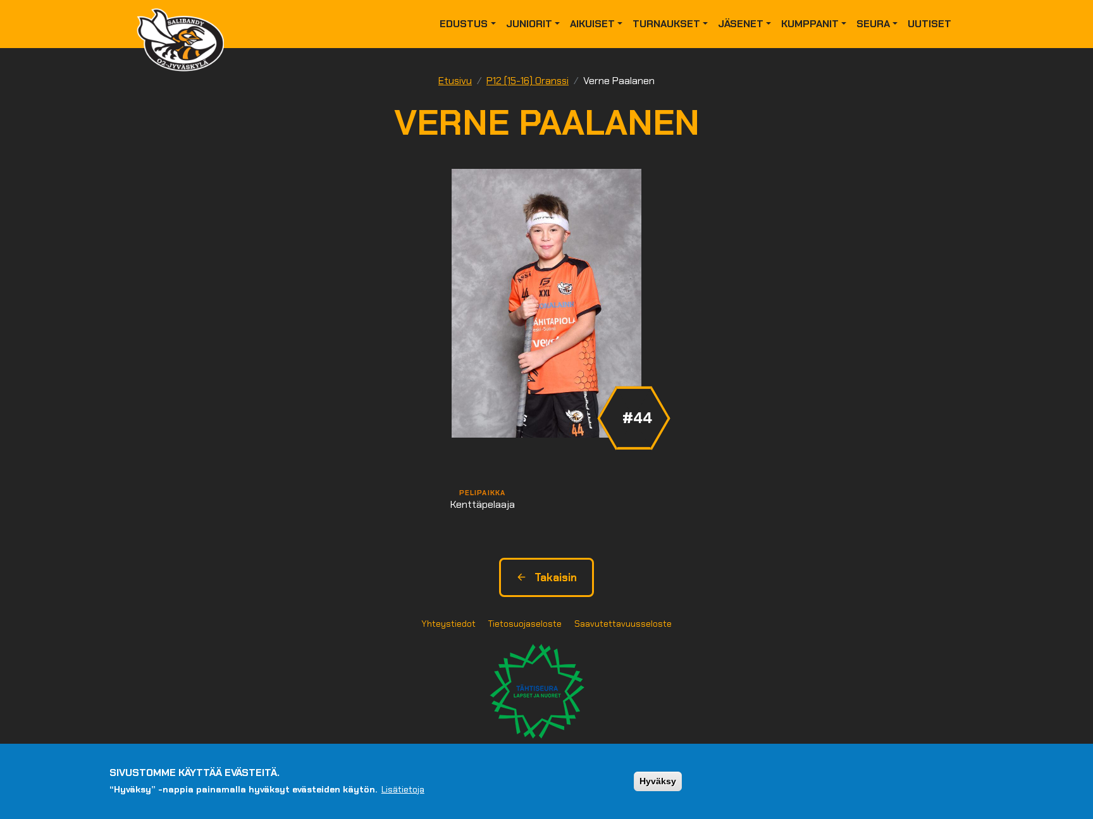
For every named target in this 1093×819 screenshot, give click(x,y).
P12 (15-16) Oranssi (527, 80)
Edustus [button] (464, 23)
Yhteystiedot (448, 623)
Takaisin (555, 577)
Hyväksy (657, 781)
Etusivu (455, 80)
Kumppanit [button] (810, 23)
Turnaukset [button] (666, 23)
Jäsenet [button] (740, 23)
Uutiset (929, 23)
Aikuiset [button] (592, 23)
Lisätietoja (402, 789)
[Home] (185, 24)
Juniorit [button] (529, 23)
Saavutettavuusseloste (623, 623)
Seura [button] (873, 23)
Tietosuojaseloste (525, 623)
